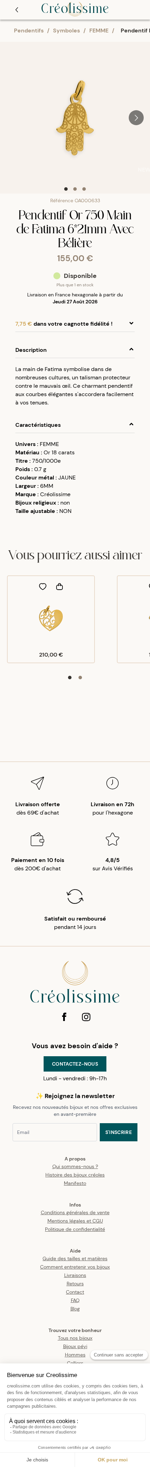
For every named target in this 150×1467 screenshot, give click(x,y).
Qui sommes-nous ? (75, 1166)
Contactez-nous (75, 1064)
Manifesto (75, 1183)
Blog (75, 1309)
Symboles (66, 30)
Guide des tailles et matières (75, 1258)
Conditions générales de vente (75, 1212)
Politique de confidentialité (75, 1229)
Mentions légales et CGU (75, 1221)
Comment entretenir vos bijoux (75, 1267)
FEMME (98, 30)
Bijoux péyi (75, 1346)
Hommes (75, 1355)
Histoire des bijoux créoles (75, 1175)
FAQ (75, 1300)
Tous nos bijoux (75, 1338)
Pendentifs (29, 30)
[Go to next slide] (136, 117)
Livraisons (75, 1275)
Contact (75, 1292)
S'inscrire (118, 1132)
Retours (75, 1283)
